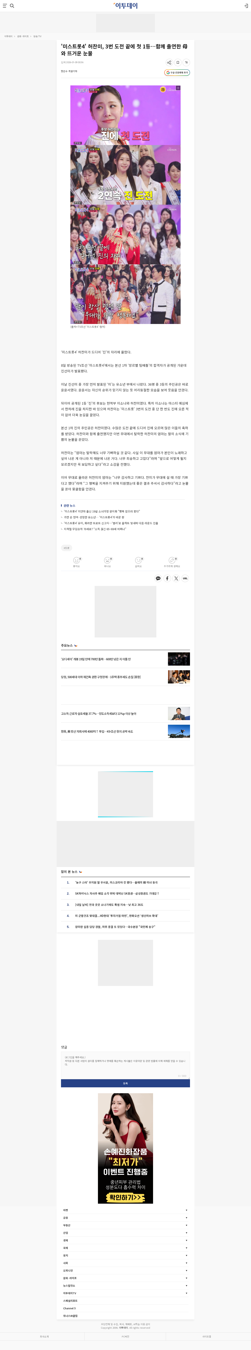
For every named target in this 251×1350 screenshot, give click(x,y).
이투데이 (8, 36)
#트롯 (66, 548)
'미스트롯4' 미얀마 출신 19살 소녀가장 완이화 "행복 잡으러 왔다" (102, 511)
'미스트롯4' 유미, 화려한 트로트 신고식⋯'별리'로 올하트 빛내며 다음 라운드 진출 (111, 523)
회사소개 (44, 1336)
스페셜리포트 (70, 1301)
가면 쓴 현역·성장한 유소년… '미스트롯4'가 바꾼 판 (94, 517)
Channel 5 (69, 1308)
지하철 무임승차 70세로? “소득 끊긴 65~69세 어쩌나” (95, 529)
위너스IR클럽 (70, 1316)
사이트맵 (206, 1336)
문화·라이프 (23, 36)
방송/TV (37, 36)
